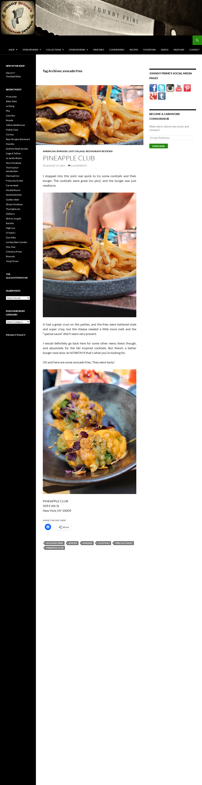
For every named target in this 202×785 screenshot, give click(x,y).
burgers (87, 543)
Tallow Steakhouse (15, 125)
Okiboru (10, 213)
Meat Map (179, 49)
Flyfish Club (12, 129)
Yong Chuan (12, 261)
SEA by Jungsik (13, 218)
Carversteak (12, 185)
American (49, 151)
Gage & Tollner (13, 153)
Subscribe (158, 146)
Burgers (62, 151)
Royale (9, 120)
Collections (53, 49)
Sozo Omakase (13, 162)
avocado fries (54, 543)
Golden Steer (12, 199)
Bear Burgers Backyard (18, 139)
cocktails (104, 543)
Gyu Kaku (11, 237)
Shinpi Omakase (14, 204)
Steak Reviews (30, 49)
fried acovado (124, 543)
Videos (164, 49)
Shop (12, 49)
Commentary (116, 49)
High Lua (10, 227)
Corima (10, 134)
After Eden (11, 101)
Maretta (10, 143)
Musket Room (13, 190)
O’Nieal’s (10, 232)
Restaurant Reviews (99, 151)
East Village (77, 151)
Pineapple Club (69, 158)
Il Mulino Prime (14, 251)
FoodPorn (149, 49)
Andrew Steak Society (17, 148)
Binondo (10, 256)
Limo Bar (10, 115)
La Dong (10, 106)
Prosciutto (11, 96)
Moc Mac (11, 246)
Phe (8, 110)
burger (73, 543)
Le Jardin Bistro (14, 158)
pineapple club (55, 547)
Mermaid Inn (12, 175)
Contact (194, 49)
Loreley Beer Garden (16, 242)
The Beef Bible (13, 76)
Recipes (134, 49)
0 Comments (79, 165)
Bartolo (10, 223)
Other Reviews (77, 49)
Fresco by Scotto (14, 180)
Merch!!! (10, 72)
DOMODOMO (14, 194)
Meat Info (98, 49)
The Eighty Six (13, 209)
